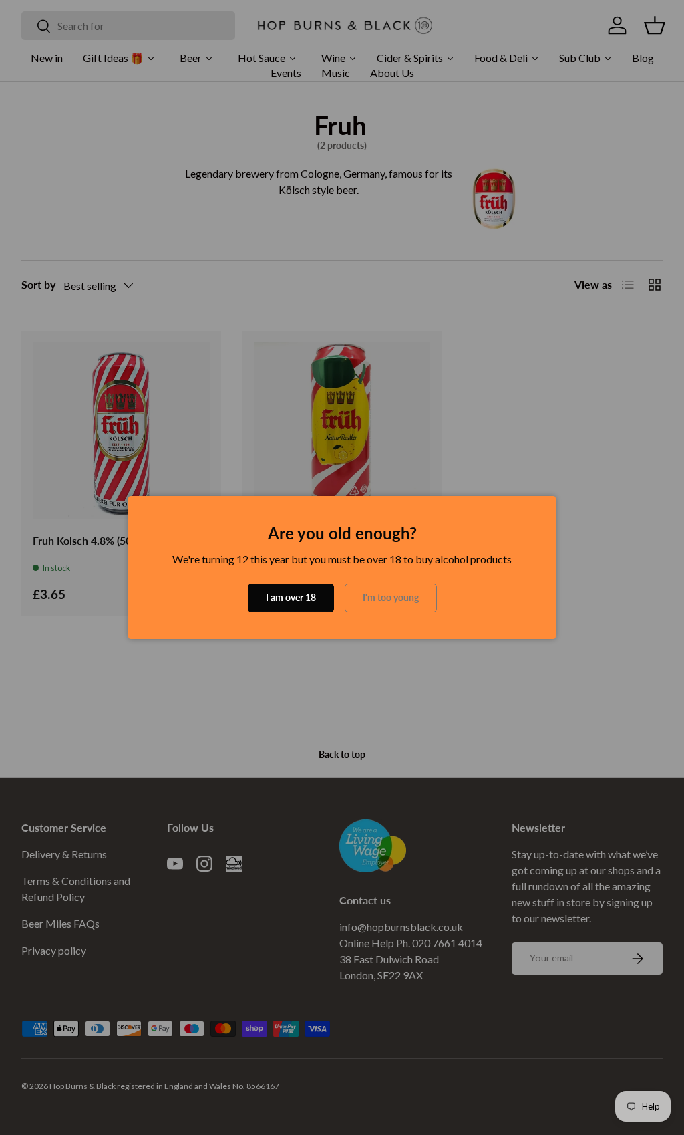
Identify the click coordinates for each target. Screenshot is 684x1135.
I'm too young (391, 597)
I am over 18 (291, 597)
